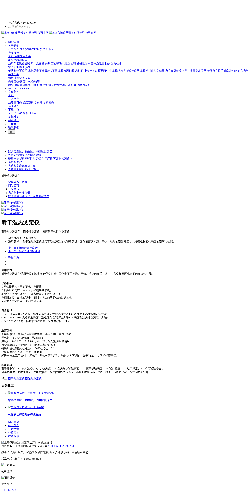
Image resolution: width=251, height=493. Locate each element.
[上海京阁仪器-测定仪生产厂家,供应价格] (125, 33)
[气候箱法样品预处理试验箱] (26, 407)
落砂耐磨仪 (15, 162)
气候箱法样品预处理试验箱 (24, 155)
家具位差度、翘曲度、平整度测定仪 (30, 151)
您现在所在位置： (19, 181)
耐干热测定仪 (16, 378)
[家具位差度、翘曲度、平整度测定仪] (31, 393)
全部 (11, 56)
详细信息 (13, 257)
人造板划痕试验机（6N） (23, 165)
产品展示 (13, 189)
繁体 (12, 131)
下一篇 (24, 251)
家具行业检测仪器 (19, 192)
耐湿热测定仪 (33, 378)
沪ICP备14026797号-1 (61, 446)
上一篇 (23, 247)
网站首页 (13, 42)
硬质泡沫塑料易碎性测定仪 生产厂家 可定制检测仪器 (40, 158)
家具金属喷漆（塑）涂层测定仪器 (28, 196)
